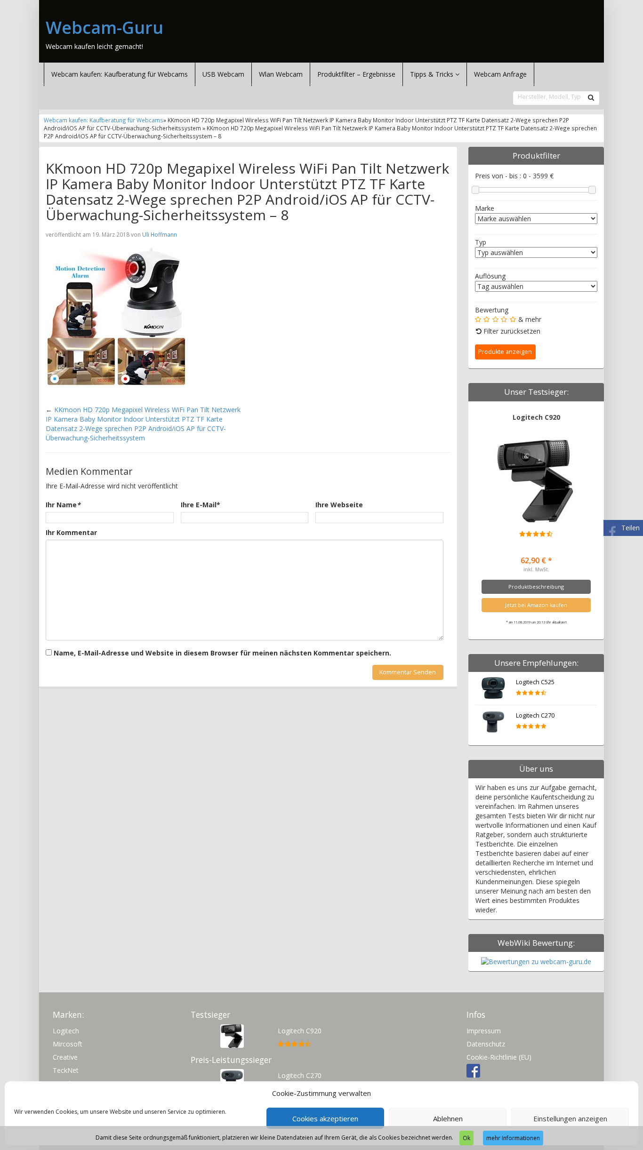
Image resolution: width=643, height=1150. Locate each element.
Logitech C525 (535, 682)
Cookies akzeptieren (325, 1118)
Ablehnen (448, 1118)
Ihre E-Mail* (200, 504)
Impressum (483, 1030)
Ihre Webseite (339, 504)
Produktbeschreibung (536, 586)
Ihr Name (63, 504)
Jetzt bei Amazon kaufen (536, 604)
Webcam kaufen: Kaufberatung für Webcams (119, 74)
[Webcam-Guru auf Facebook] (473, 1070)
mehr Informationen (513, 1138)
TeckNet (66, 1070)
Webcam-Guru (104, 27)
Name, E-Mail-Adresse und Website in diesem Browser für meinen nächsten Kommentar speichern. (222, 652)
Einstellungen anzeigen (570, 1118)
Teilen (630, 527)
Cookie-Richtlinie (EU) (498, 1057)
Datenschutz (485, 1043)
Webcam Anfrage (500, 74)
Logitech (66, 1030)
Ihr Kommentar (71, 532)
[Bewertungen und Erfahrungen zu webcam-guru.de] (536, 961)
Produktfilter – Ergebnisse (356, 74)
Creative (65, 1057)
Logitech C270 (535, 715)
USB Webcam (223, 74)
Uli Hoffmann (159, 234)
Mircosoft (67, 1043)
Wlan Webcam (281, 74)
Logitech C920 (536, 417)
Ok (466, 1138)
